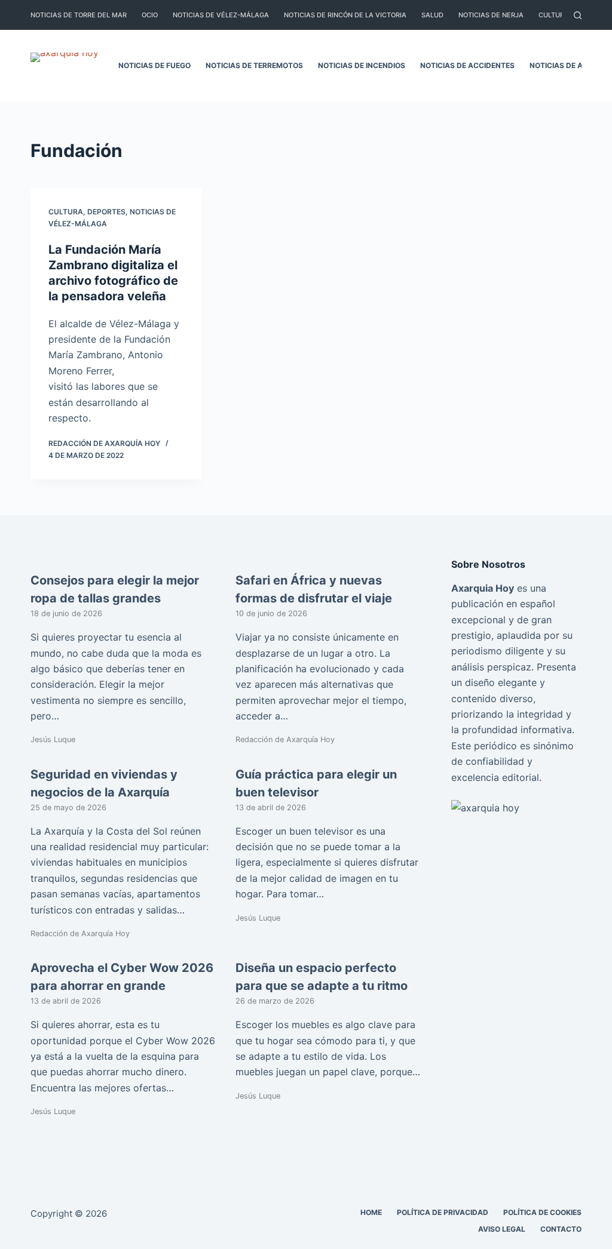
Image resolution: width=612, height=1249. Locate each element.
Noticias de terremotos (254, 65)
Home (371, 1212)
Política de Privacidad (442, 1212)
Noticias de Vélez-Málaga (221, 15)
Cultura (553, 15)
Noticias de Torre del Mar (78, 15)
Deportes (106, 211)
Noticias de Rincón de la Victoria (345, 15)
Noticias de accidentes (467, 65)
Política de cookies (542, 1212)
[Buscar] (578, 15)
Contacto (561, 1229)
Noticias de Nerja (491, 15)
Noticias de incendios (361, 65)
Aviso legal (501, 1229)
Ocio (150, 15)
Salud (432, 15)
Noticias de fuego (154, 65)
